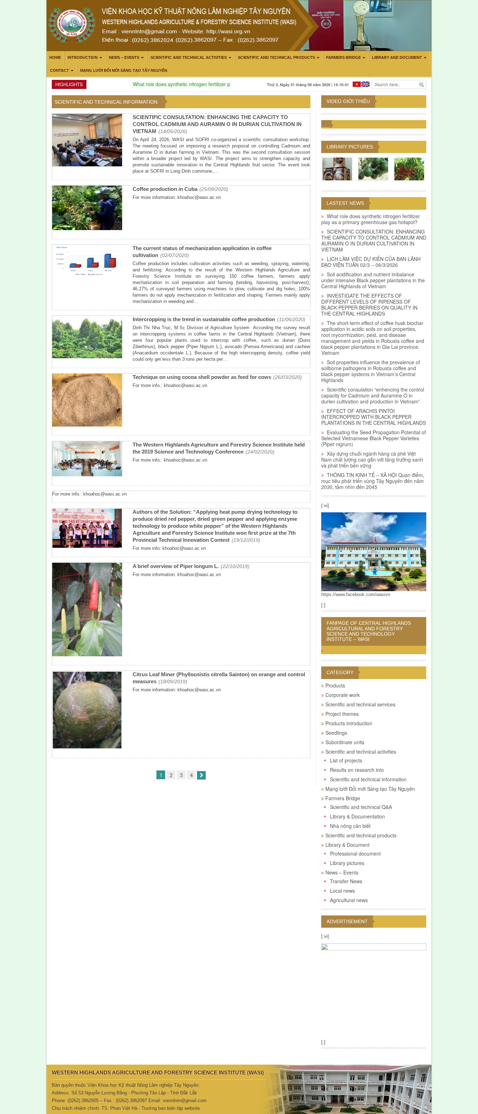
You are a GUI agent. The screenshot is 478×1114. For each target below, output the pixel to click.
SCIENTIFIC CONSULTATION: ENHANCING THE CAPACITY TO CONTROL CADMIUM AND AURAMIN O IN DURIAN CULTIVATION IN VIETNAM (217, 124)
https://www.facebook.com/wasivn (355, 594)
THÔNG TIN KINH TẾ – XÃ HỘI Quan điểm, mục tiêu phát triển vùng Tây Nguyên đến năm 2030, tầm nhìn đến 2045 (372, 480)
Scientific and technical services (360, 704)
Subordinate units (344, 742)
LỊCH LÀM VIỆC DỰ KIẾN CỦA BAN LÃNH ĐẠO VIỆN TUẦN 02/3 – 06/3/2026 (371, 261)
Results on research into (357, 769)
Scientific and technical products (276, 57)
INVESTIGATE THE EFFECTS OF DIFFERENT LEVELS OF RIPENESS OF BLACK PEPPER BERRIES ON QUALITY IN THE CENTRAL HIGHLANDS (369, 304)
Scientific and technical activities (188, 57)
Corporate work (342, 694)
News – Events (124, 57)
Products (335, 685)
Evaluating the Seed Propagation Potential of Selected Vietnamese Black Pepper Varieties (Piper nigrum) (373, 438)
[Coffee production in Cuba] (87, 208)
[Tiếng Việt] (356, 83)
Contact (59, 70)
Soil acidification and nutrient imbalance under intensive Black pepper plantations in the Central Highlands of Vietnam (373, 280)
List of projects (346, 760)
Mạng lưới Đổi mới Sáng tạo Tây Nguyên (123, 70)
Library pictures (349, 147)
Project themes (342, 713)
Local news (342, 890)
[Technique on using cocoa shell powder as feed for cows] (87, 400)
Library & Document (347, 844)
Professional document (355, 853)
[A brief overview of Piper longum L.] (87, 610)
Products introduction (348, 723)
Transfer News (346, 881)
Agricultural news (349, 900)
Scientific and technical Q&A (361, 806)
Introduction (83, 57)
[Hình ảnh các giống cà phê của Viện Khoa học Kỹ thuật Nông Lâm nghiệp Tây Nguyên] (409, 169)
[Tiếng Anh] (365, 83)
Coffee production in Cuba (165, 189)
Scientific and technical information (368, 779)
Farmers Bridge (343, 57)
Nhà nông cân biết (350, 825)
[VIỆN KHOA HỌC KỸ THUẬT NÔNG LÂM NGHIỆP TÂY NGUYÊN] (373, 551)
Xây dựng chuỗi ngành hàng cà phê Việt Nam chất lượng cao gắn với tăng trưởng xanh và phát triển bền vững (372, 459)
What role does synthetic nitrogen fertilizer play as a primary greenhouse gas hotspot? (220, 84)
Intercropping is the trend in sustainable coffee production (204, 319)
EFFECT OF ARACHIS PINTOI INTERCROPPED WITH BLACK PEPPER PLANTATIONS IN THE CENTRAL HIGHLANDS (373, 416)
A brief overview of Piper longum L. (176, 566)
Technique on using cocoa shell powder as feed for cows (202, 377)
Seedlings (336, 732)
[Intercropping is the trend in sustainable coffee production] (87, 337)
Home (55, 57)
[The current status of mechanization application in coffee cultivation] (87, 261)
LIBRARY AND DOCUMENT (397, 57)
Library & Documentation (357, 816)
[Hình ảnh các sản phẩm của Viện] (337, 169)
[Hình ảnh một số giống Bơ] (373, 169)
